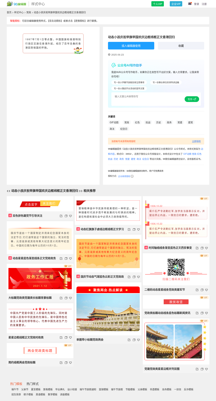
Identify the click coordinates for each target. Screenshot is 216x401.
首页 (9, 12)
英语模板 (40, 394)
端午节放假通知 (88, 389)
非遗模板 (154, 389)
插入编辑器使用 (131, 46)
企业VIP (176, 4)
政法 (112, 128)
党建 (180, 122)
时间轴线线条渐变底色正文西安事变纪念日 (168, 249)
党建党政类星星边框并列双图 (162, 369)
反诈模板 (188, 389)
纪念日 (123, 128)
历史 (158, 122)
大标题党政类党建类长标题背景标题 (30, 298)
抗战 (148, 122)
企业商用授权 (124, 176)
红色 (137, 122)
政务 (169, 122)
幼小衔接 (72, 389)
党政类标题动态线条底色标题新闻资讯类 (167, 314)
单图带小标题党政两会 (89, 339)
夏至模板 (35, 389)
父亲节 (24, 389)
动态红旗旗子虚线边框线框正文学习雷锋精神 (100, 230)
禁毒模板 (48, 389)
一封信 (177, 389)
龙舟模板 (166, 389)
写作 (190, 99)
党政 (28, 12)
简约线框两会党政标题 (21, 362)
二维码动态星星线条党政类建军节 (164, 289)
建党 (190, 122)
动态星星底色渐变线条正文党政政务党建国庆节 (32, 259)
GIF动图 (114, 122)
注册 (204, 4)
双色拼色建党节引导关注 (26, 215)
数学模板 (52, 394)
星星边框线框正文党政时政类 (26, 337)
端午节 (15, 389)
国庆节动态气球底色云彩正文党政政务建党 (100, 278)
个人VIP (157, 4)
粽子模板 (28, 394)
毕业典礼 (60, 389)
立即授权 (196, 141)
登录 (196, 4)
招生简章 (16, 394)
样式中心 (19, 12)
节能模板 (130, 389)
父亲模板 (142, 389)
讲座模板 (65, 394)
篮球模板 (103, 389)
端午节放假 (117, 389)
